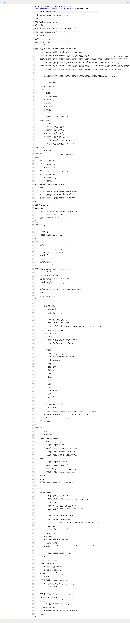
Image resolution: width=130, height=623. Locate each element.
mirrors (37, 6)
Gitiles (8, 621)
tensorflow (69, 8)
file (59, 11)
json (127, 620)
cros (42, 6)
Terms (15, 621)
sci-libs (63, 8)
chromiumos (48, 6)
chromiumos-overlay (65, 6)
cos (33, 6)
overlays (55, 6)
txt (124, 620)
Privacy (11, 621)
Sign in (127, 2)
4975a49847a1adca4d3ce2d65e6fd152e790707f (45, 8)
